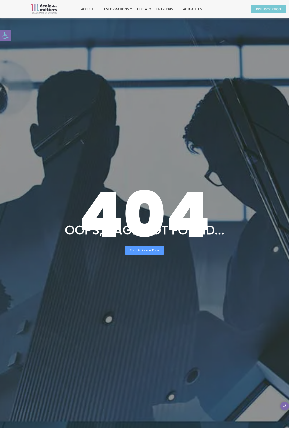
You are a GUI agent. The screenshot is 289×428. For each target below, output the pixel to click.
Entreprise (165, 9)
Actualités (192, 9)
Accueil (87, 9)
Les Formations (115, 9)
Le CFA (142, 9)
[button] (5, 35)
